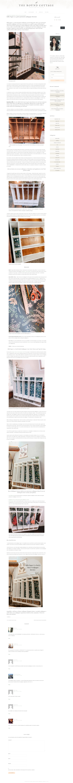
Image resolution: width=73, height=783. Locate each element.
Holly (15, 719)
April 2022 (57, 123)
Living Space (57, 159)
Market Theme (32, 781)
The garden (57, 170)
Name (9, 753)
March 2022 (57, 125)
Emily (15, 690)
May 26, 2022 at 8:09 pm (18, 629)
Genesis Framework (39, 781)
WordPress (44, 781)
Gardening (57, 149)
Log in (47, 781)
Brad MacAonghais (53, 99)
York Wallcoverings (12, 495)
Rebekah (52, 90)
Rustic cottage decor (22, 15)
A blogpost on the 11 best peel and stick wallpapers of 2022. (19, 499)
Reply (9, 638)
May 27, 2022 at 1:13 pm (18, 675)
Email (9, 758)
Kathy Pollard (16, 674)
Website (9, 763)
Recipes (57, 166)
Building (57, 140)
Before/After (9, 15)
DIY (57, 144)
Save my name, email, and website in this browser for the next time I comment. (21, 769)
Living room (57, 157)
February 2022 (57, 127)
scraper (28, 342)
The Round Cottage (36, 5)
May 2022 (57, 121)
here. (52, 62)
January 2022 (57, 129)
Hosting (57, 155)
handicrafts (14, 15)
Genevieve (52, 95)
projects (17, 15)
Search (51, 25)
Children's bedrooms (57, 142)
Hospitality (57, 153)
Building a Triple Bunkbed (26, 271)
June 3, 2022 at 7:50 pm (17, 691)
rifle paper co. (37, 278)
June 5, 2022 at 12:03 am (18, 720)
